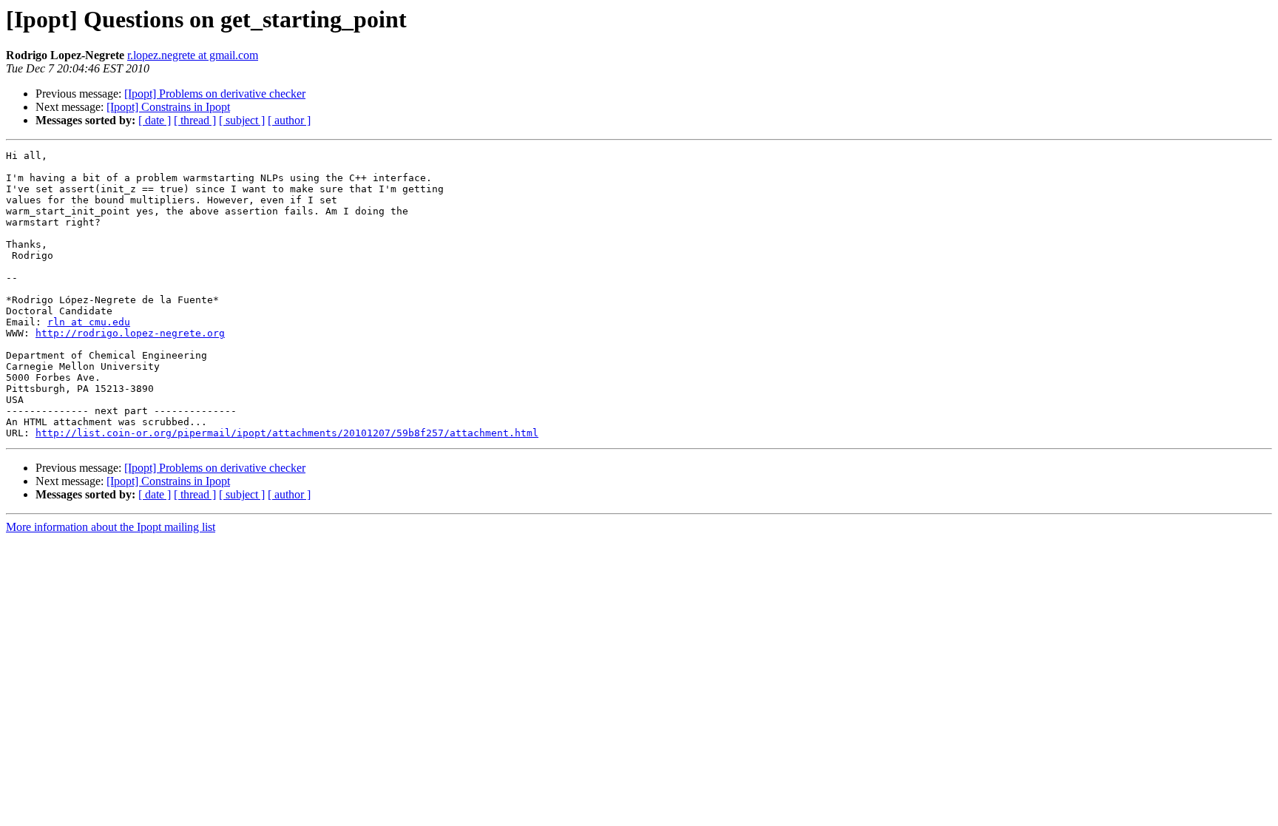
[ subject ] (242, 120)
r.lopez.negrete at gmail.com (192, 55)
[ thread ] (195, 120)
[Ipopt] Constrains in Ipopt (168, 107)
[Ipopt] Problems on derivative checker (214, 93)
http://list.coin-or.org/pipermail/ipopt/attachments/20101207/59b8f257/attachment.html (287, 433)
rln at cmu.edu (88, 322)
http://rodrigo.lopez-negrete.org (130, 333)
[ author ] (289, 120)
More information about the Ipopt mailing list (110, 527)
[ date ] (154, 120)
